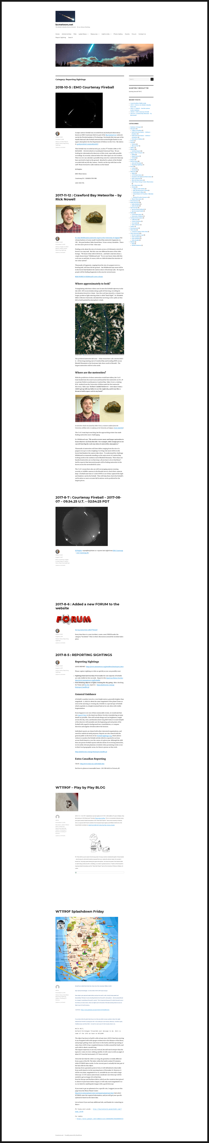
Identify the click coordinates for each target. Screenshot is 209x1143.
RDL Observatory (136, 185)
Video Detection (134, 233)
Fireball (134, 158)
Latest (63, 824)
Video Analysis (136, 236)
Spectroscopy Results (137, 211)
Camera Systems (136, 221)
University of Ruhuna (137, 216)
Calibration (135, 219)
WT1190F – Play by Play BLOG (80, 787)
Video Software (136, 224)
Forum (134, 34)
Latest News (83, 34)
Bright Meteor (135, 156)
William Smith (59, 137)
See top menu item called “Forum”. (86, 630)
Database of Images (135, 127)
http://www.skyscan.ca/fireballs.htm (92, 764)
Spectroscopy (134, 207)
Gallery (132, 147)
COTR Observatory (137, 175)
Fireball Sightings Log (104, 736)
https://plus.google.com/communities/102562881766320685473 (100, 1119)
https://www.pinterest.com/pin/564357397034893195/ (95, 1010)
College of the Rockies (139, 188)
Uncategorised (134, 228)
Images (62, 246)
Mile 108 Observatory (137, 180)
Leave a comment (60, 147)
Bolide (133, 154)
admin (57, 820)
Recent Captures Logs (138, 235)
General (134, 144)
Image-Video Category (136, 152)
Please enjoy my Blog (100, 818)
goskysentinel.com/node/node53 (87, 144)
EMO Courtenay (118, 550)
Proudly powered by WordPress (73, 1135)
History (57, 141)
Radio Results (135, 206)
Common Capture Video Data (139, 231)
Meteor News (59, 143)
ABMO (133, 173)
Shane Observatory (137, 199)
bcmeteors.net (64, 24)
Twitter (132, 226)
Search (70, 37)
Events (127, 34)
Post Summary (134, 200)
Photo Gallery (118, 34)
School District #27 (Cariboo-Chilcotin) (143, 194)
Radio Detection (134, 202)
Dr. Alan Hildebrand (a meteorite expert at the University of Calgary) (97, 238)
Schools (134, 187)
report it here (82, 715)
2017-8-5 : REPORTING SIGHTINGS (84, 655)
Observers (61, 826)
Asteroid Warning (136, 163)
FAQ (75, 34)
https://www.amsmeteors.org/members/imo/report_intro (105, 666)
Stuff (133, 243)
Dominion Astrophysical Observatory (142, 176)
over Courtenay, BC (82, 553)
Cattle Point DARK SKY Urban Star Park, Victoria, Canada (101, 825)
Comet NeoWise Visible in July (138, 103)
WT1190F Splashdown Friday (80, 911)
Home (58, 34)
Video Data (133, 230)
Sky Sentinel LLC (111, 135)
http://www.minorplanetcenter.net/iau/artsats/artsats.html (94, 1093)
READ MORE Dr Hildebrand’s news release (89, 276)
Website (132, 242)
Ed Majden (78, 550)
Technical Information (136, 218)
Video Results (135, 240)
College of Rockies (137, 130)
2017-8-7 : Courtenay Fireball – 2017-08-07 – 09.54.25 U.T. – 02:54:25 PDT (88, 499)
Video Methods (136, 238)
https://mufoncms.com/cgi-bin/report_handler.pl (91, 752)
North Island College (138, 192)
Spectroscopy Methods (138, 209)
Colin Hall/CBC (118, 428)
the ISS (86, 685)
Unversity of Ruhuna (137, 139)
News (131, 166)
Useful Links (105, 34)
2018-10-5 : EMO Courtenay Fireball (85, 87)
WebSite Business (136, 245)
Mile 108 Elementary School (140, 190)
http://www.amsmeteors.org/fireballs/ (87, 680)
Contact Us (142, 34)
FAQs (131, 142)
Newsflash (66, 995)
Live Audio (134, 223)
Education (58, 824)
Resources (94, 34)
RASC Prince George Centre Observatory (142, 182)
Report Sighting (61, 37)
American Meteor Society (114, 678)
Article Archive (66, 34)
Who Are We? (135, 146)
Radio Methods (136, 204)
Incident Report (64, 141)
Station (57, 830)
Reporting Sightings (61, 250)
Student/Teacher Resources (140, 197)
